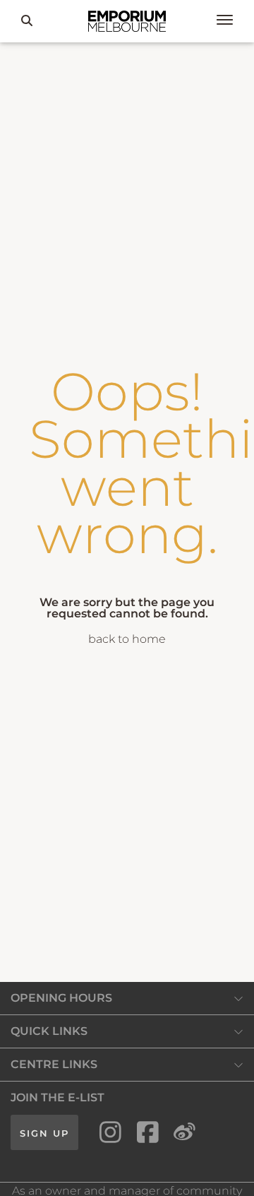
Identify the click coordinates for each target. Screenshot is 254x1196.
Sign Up (44, 1133)
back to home (127, 639)
